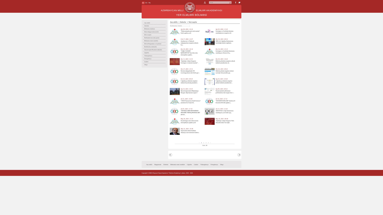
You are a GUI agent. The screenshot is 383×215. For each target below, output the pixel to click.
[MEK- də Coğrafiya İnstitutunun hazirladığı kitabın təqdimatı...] (210, 44)
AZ (143, 3)
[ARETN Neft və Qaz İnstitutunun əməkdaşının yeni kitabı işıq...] (210, 114)
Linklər (146, 62)
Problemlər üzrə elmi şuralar (151, 38)
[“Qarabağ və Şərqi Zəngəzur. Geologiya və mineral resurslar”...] (175, 64)
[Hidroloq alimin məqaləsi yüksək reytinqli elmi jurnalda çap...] (210, 74)
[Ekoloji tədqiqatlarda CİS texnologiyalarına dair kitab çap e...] (175, 74)
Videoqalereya (148, 56)
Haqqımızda (157, 164)
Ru (150, 3)
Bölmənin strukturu (149, 29)
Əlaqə (146, 64)
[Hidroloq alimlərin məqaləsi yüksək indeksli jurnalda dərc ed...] (210, 64)
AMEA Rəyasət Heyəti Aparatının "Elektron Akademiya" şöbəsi (167, 173)
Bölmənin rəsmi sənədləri (151, 41)
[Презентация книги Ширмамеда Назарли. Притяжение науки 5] (175, 94)
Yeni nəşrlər (193, 22)
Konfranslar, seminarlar (150, 47)
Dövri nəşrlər (147, 35)
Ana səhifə (147, 23)
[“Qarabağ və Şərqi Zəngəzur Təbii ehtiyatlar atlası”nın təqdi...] (210, 124)
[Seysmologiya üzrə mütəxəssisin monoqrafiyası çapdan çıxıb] (175, 124)
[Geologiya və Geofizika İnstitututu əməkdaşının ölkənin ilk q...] (210, 54)
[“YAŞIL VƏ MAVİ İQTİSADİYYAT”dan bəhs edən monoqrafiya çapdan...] (175, 54)
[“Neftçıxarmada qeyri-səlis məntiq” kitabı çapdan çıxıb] (175, 35)
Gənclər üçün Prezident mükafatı (153, 50)
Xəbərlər (146, 26)
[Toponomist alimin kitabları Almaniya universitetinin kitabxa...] (175, 134)
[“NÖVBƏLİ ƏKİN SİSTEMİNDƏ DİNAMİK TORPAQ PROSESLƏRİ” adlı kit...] (175, 114)
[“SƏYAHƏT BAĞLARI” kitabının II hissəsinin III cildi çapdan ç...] (210, 104)
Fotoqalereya (147, 59)
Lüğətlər (146, 53)
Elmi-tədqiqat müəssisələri (151, 32)
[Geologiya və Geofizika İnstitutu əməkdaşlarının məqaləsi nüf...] (210, 35)
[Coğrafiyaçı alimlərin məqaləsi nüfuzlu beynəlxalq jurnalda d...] (175, 84)
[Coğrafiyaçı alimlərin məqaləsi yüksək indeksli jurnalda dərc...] (210, 84)
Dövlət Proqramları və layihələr (152, 44)
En (146, 3)
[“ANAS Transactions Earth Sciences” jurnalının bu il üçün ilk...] (175, 104)
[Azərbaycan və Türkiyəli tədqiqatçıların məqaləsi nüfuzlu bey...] (175, 44)
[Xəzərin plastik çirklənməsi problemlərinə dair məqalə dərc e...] (210, 94)
